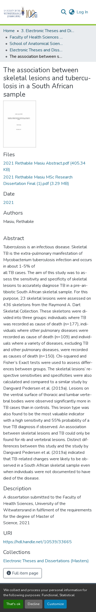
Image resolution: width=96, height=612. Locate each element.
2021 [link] (8, 203)
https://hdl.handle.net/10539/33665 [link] (37, 542)
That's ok (13, 604)
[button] (29, 12)
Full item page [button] (24, 573)
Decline (33, 604)
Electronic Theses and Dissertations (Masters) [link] (36, 50)
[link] (48, 166)
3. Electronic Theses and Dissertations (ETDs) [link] (47, 31)
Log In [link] (82, 12)
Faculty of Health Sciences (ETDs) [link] (36, 37)
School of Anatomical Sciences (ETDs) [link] (36, 44)
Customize (55, 604)
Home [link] (9, 31)
